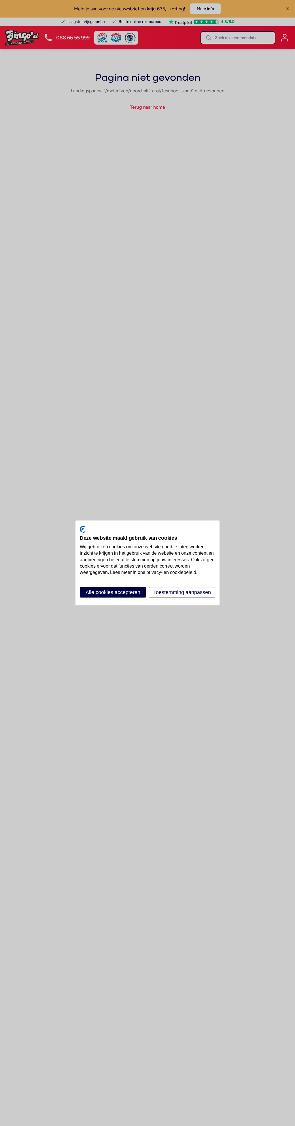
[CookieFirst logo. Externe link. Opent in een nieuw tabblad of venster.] (83, 529)
